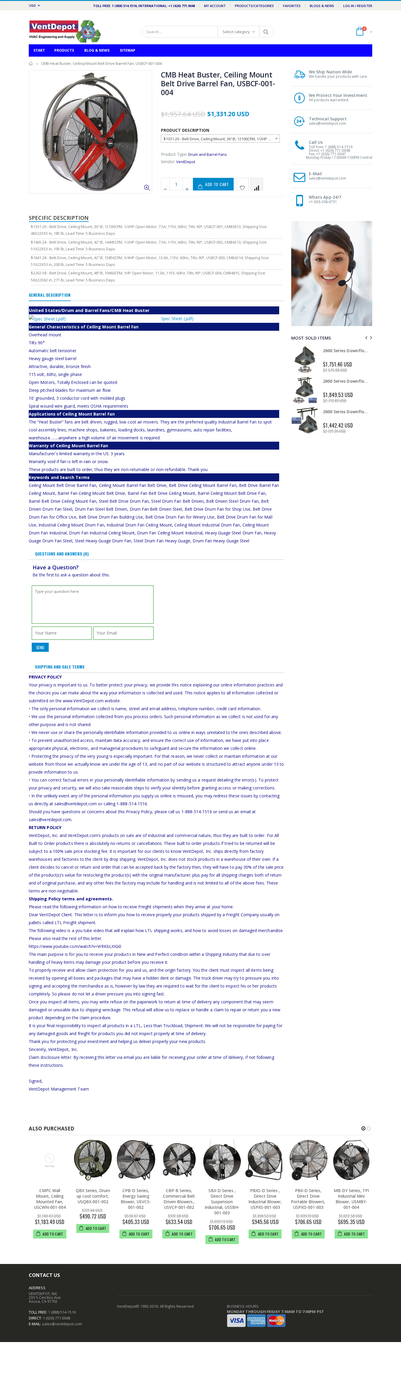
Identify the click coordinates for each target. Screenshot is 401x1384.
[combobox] (220, 138)
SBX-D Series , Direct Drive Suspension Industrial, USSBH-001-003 (222, 1202)
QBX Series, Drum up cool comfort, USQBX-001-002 (93, 1196)
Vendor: (168, 161)
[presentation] (365, 338)
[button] (363, 1128)
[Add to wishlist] (242, 184)
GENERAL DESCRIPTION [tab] (49, 295)
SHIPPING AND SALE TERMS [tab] (60, 667)
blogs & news (322, 6)
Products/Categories (254, 6)
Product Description (185, 130)
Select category (236, 31)
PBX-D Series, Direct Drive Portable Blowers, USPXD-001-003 (308, 1199)
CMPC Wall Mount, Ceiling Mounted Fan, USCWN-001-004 (50, 1199)
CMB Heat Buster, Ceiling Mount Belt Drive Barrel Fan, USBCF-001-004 (218, 83)
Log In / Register (357, 6)
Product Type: (174, 154)
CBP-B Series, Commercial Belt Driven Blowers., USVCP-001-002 (179, 1199)
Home (31, 63)
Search (266, 31)
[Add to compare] (256, 184)
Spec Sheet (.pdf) (177, 318)
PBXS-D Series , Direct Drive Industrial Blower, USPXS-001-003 (265, 1199)
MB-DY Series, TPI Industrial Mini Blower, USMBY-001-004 (351, 1199)
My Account (215, 6)
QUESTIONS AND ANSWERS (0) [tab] (62, 554)
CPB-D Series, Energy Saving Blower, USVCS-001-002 (136, 1199)
